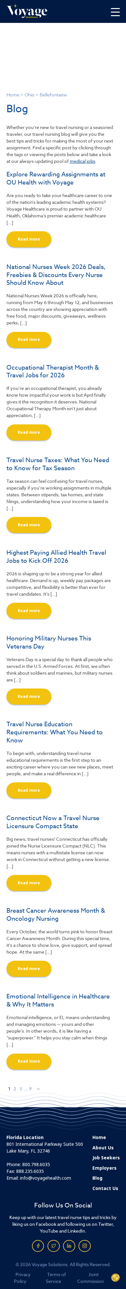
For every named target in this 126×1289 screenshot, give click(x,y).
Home (12, 95)
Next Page (39, 1088)
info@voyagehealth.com (45, 1178)
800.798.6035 (36, 1164)
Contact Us (105, 1188)
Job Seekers (106, 1158)
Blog (97, 1178)
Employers (104, 1168)
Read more (29, 239)
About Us (103, 1148)
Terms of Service (56, 1277)
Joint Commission (90, 1277)
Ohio (30, 95)
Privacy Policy (22, 1277)
